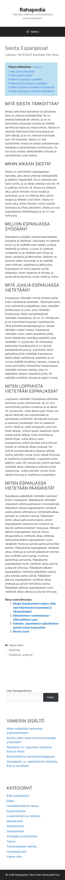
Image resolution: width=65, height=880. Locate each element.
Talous (11, 841)
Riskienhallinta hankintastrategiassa (31, 756)
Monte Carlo (21, 631)
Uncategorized (16, 851)
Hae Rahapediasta (19, 690)
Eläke (10, 801)
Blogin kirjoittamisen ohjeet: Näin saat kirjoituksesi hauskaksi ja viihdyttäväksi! (34, 607)
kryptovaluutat (16, 811)
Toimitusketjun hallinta (22, 846)
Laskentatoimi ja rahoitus (23, 816)
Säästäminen (15, 826)
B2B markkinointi (18, 795)
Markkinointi (15, 821)
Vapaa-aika (16, 645)
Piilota (37, 67)
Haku (50, 697)
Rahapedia (32, 10)
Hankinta (14, 650)
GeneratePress (51, 874)
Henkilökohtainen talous (23, 806)
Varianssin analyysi (20, 654)
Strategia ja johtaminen (22, 836)
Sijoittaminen (15, 831)
